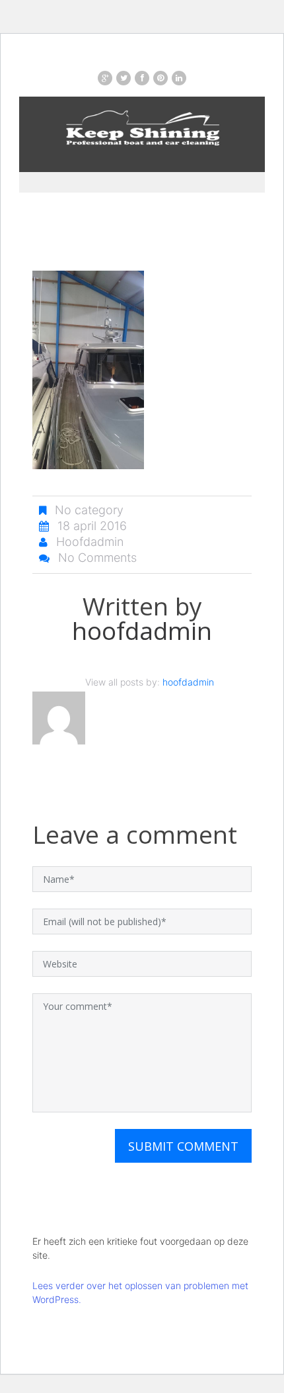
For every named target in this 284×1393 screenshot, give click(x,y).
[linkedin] (179, 78)
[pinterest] (160, 78)
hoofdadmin (90, 542)
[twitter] (123, 78)
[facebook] (142, 78)
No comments (97, 557)
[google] (105, 78)
